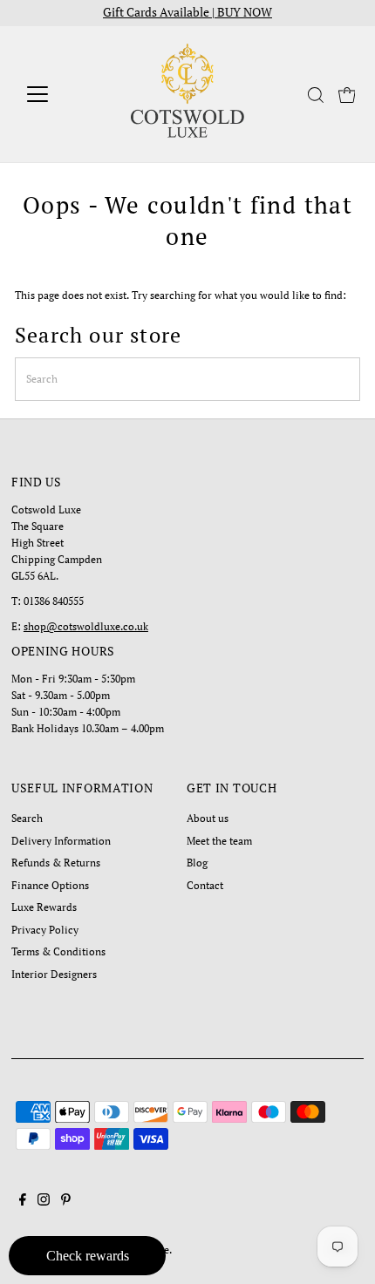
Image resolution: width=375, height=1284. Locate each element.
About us (207, 818)
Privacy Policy (44, 929)
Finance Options (50, 885)
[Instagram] (43, 1202)
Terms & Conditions (58, 951)
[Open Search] (316, 95)
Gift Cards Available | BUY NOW (187, 12)
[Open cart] (347, 94)
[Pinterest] (66, 1202)
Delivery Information (61, 840)
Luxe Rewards (44, 907)
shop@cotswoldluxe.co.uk (86, 626)
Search (27, 818)
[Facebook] (23, 1202)
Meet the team (219, 840)
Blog (197, 862)
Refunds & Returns (55, 862)
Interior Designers (54, 974)
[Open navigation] (56, 94)
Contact (205, 885)
